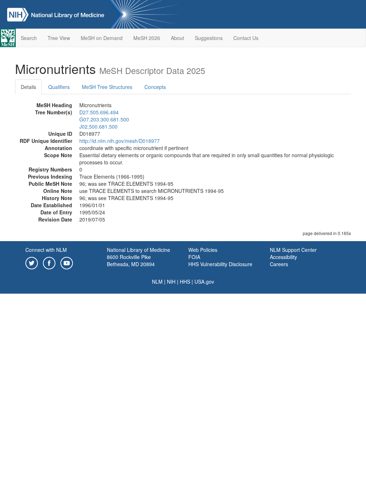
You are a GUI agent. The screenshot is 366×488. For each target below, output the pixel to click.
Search (29, 37)
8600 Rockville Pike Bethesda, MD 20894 (131, 260)
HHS (185, 281)
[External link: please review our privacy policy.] (31, 262)
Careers (279, 264)
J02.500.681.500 (98, 126)
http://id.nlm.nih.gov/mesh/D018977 (119, 140)
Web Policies (202, 249)
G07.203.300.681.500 (104, 119)
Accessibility (283, 256)
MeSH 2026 (146, 37)
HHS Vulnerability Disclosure (220, 264)
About (177, 37)
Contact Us (245, 37)
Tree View (59, 37)
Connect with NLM (46, 249)
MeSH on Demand (102, 37)
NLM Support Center (293, 249)
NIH (171, 281)
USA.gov (204, 281)
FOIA (194, 256)
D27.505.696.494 (99, 112)
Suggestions (209, 37)
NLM (157, 281)
